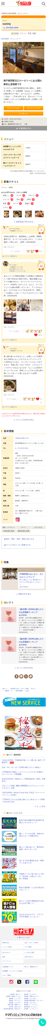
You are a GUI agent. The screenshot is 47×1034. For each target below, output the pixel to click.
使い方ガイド (6, 952)
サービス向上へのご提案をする (18, 545)
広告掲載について (7, 966)
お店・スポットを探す (31, 942)
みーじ (11, 265)
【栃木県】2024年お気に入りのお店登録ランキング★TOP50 (31, 642)
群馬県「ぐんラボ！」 (16, 1002)
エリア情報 (28, 947)
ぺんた (11, 348)
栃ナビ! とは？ (24, 937)
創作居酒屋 (5, 39)
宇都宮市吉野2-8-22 (22, 438)
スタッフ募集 (6, 975)
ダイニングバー (15, 39)
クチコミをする (34, 108)
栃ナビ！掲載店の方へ (31, 966)
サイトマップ (6, 961)
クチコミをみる (14, 108)
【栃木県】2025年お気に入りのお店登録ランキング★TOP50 (31, 612)
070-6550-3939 (12, 27)
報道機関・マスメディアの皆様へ (12, 971)
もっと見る (40, 806)
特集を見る (5, 942)
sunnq (7, 23)
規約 (3, 957)
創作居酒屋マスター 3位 (16, 269)
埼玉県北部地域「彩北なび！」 (13, 1009)
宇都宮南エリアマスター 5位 (17, 271)
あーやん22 (13, 229)
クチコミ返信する (11, 256)
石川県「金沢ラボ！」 (16, 1007)
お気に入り (24, 113)
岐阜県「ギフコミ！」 (16, 1000)
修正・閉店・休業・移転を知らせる (20, 539)
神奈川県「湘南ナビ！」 (15, 1004)
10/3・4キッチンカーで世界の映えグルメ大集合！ (21, 767)
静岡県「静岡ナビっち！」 (14, 996)
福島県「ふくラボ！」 (16, 998)
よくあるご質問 (29, 952)
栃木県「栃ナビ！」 (16, 994)
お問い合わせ (29, 957)
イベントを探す (7, 947)
